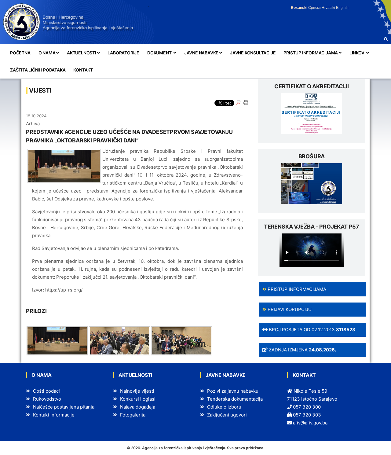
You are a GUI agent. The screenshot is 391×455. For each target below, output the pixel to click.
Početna (20, 52)
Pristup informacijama (311, 52)
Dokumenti (160, 52)
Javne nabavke (201, 52)
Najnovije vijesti (137, 391)
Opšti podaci (46, 391)
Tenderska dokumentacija (235, 399)
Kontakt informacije (54, 415)
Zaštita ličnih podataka (37, 69)
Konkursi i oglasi (137, 399)
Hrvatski (328, 8)
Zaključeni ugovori (227, 415)
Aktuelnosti (82, 52)
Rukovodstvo (47, 399)
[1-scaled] (57, 340)
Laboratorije (123, 52)
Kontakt (83, 69)
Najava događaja (137, 407)
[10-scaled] (119, 340)
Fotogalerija (132, 415)
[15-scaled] (182, 340)
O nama (47, 52)
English (342, 8)
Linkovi (357, 52)
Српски (314, 8)
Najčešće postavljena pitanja (63, 407)
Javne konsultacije (253, 52)
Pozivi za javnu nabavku (232, 391)
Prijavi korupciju (289, 309)
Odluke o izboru (224, 407)
